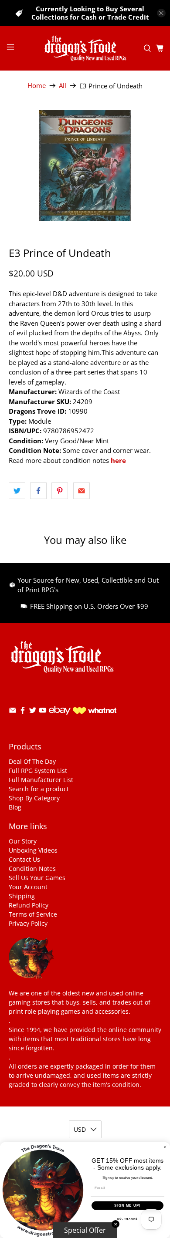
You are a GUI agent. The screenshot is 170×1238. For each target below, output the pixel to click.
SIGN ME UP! (127, 1206)
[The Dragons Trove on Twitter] (33, 712)
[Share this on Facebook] (38, 490)
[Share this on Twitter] (17, 490)
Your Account (28, 887)
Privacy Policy (28, 923)
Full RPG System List (38, 770)
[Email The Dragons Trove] (13, 712)
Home (36, 85)
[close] (161, 13)
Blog (15, 807)
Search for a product (39, 789)
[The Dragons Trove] (85, 48)
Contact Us (24, 859)
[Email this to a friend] (81, 490)
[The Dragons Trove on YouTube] (43, 712)
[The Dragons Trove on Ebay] (60, 719)
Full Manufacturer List (41, 780)
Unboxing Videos (33, 850)
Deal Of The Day (32, 761)
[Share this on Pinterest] (59, 490)
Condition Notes (32, 868)
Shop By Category (34, 798)
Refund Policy (28, 905)
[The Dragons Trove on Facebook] (23, 712)
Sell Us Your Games (37, 878)
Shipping (22, 896)
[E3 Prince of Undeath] (85, 165)
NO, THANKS (127, 1218)
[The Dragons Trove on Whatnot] (94, 711)
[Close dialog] (165, 1147)
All (62, 85)
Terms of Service (33, 914)
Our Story (23, 841)
